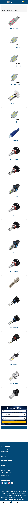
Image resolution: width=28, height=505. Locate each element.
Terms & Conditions (7, 473)
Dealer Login (5, 449)
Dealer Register (6, 451)
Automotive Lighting (10, 6)
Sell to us (4, 468)
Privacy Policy (6, 470)
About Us (4, 463)
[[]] (22, 2)
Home (3, 6)
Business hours (6, 475)
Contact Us (5, 454)
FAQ (3, 465)
